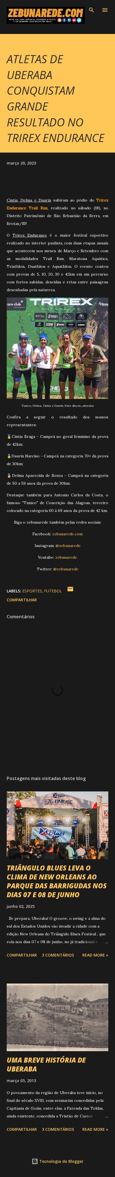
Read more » (95, 955)
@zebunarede (68, 545)
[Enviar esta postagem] (70, 591)
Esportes (32, 591)
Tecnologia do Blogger (60, 1161)
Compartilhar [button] (22, 599)
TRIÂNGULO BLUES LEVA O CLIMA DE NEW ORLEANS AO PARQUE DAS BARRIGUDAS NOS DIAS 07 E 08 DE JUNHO (57, 881)
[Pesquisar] (91, 10)
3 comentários (58, 955)
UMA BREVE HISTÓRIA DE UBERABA (46, 1064)
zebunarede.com (67, 533)
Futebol (53, 591)
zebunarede (66, 557)
